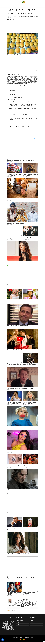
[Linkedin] (20, 608)
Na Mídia (24, 5)
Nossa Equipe (19, 630)
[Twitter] (23, 608)
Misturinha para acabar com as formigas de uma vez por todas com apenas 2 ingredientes (22, 132)
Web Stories (17, 4)
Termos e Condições (31, 4)
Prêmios (20, 5)
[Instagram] (24, 608)
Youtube (32, 626)
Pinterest (32, 630)
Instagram (32, 624)
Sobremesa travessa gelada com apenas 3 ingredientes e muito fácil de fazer (19, 133)
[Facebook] (21, 608)
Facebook (32, 620)
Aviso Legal (18, 628)
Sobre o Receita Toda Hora (9, 4)
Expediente (18, 624)
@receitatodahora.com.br (16, 122)
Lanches (14, 16)
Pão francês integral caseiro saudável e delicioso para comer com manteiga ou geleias (21, 134)
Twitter (32, 622)
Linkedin (32, 628)
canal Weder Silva (18, 54)
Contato (25, 4)
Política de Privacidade (40, 4)
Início (2, 4)
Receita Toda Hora (10, 16)
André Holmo (9, 19)
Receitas (21, 4)
